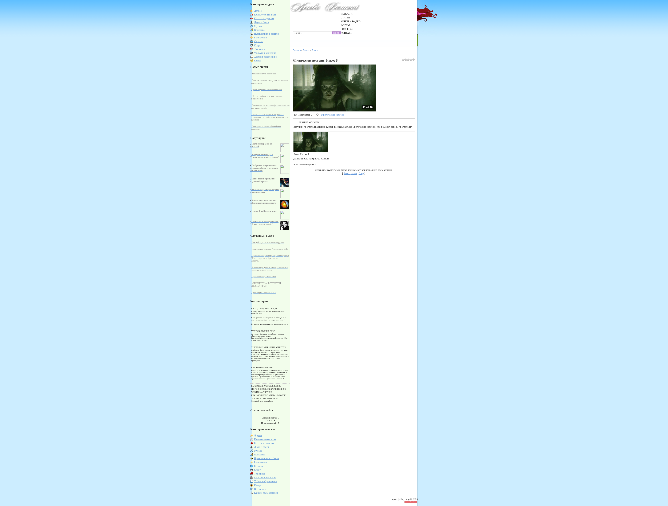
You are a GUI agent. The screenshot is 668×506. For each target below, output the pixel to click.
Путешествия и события (266, 34)
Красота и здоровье (264, 18)
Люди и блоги (261, 22)
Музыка (258, 26)
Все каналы (260, 489)
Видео (306, 50)
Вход (361, 173)
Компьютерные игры (265, 14)
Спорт (257, 45)
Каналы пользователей (266, 493)
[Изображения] (310, 142)
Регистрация (350, 173)
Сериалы (258, 41)
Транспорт (259, 49)
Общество (259, 30)
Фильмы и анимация (265, 53)
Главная (297, 50)
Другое (258, 11)
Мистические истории (332, 115)
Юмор (257, 60)
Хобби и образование (265, 56)
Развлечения (260, 37)
